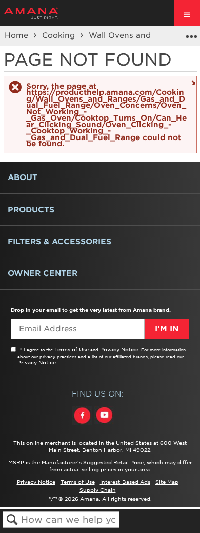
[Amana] (47, 13)
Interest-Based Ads (125, 482)
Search (12, 520)
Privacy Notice (119, 349)
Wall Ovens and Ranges (137, 35)
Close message (192, 82)
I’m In (166, 328)
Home (18, 35)
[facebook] (83, 425)
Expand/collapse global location (191, 33)
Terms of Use (71, 349)
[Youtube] (104, 425)
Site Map (166, 482)
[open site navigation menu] (187, 13)
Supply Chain (97, 490)
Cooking (59, 35)
